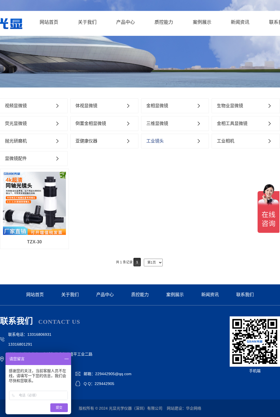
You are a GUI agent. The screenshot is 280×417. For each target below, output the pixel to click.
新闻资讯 (240, 22)
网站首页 (49, 22)
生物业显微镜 (230, 105)
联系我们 (245, 294)
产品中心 (125, 22)
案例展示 (202, 22)
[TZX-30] (34, 203)
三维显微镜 (157, 123)
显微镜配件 (16, 158)
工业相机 (225, 141)
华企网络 (193, 408)
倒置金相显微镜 (90, 123)
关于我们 (87, 22)
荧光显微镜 (16, 123)
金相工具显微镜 (232, 123)
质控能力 (163, 22)
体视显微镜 (86, 105)
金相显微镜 (157, 105)
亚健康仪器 (86, 141)
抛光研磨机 (16, 141)
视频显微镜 (16, 105)
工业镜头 (155, 141)
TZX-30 (34, 242)
